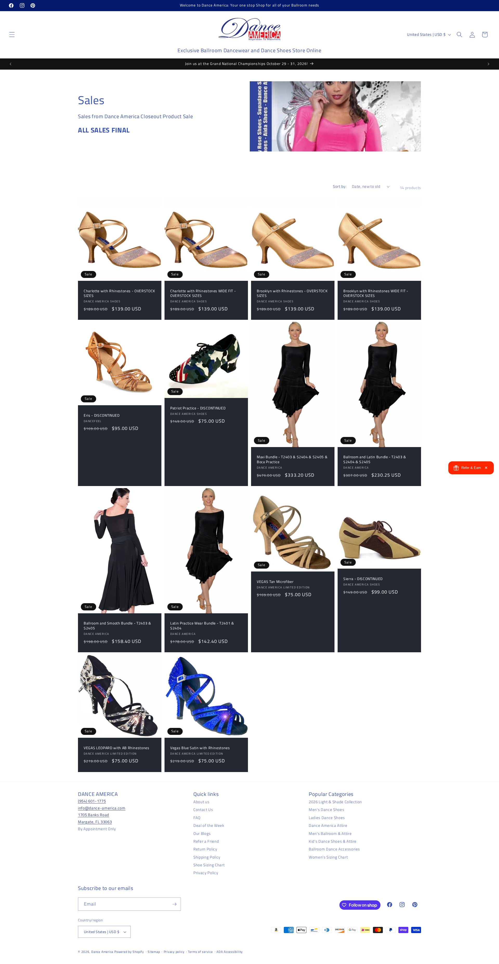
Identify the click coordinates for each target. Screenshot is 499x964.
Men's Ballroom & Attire (330, 833)
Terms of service (200, 951)
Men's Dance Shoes (326, 810)
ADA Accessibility (229, 951)
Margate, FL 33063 (95, 822)
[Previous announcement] (10, 63)
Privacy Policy (205, 873)
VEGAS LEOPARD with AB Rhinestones (116, 748)
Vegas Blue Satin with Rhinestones (200, 748)
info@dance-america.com (102, 808)
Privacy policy (174, 951)
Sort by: (339, 186)
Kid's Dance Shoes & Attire (333, 841)
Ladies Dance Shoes (327, 817)
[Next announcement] (488, 63)
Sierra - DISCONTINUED (363, 578)
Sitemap (154, 951)
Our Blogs (202, 833)
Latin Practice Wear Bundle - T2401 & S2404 (202, 625)
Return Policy (205, 849)
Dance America (102, 951)
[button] (12, 34)
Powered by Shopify (129, 951)
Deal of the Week (208, 825)
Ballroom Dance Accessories (334, 849)
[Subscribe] (174, 904)
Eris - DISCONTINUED (102, 415)
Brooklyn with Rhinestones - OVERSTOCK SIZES (292, 293)
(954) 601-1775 (92, 801)
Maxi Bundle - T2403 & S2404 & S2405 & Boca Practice (292, 459)
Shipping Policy (206, 857)
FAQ (197, 817)
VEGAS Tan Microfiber (275, 581)
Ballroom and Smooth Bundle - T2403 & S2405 (117, 625)
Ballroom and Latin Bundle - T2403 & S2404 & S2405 (374, 459)
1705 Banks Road (93, 815)
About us (201, 802)
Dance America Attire (328, 825)
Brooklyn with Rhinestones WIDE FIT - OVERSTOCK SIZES (375, 293)
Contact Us (203, 810)
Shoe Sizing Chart (209, 865)
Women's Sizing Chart (328, 857)
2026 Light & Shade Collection (335, 802)
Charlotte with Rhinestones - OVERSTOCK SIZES (119, 293)
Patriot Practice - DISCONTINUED (198, 408)
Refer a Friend (206, 841)
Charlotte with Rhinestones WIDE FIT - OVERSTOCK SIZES (203, 293)
